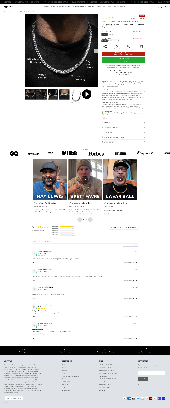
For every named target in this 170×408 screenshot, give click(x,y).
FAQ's (64, 373)
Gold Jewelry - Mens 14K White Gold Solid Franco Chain (22, 11)
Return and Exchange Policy (70, 376)
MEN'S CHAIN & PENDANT (107, 379)
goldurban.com (12, 402)
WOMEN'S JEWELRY (119, 7)
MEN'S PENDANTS (105, 384)
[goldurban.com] (9, 7)
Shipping (64, 379)
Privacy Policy (66, 382)
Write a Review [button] (132, 227)
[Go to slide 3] (86, 219)
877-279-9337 (125, 74)
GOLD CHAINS (47, 7)
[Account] (157, 7)
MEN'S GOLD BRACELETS (107, 368)
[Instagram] (138, 384)
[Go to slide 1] (83, 219)
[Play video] (50, 179)
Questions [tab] (46, 241)
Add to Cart (123, 60)
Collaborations (66, 390)
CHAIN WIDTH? (137, 32)
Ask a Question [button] (117, 227)
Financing (65, 384)
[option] (61, 50)
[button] (134, 262)
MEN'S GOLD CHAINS (105, 365)
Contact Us (65, 365)
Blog (63, 387)
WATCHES (109, 7)
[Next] (96, 51)
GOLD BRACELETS (58, 7)
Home (5, 11)
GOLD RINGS (91, 7)
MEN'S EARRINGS (104, 387)
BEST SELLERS (101, 7)
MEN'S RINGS (103, 376)
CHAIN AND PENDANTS (79, 7)
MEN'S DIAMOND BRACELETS (108, 373)
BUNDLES (102, 382)
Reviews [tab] (35, 241)
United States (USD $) (12, 398)
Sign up (142, 378)
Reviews (64, 370)
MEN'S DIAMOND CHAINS (107, 370)
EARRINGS (68, 7)
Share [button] (35, 262)
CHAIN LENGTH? (137, 38)
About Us (65, 368)
